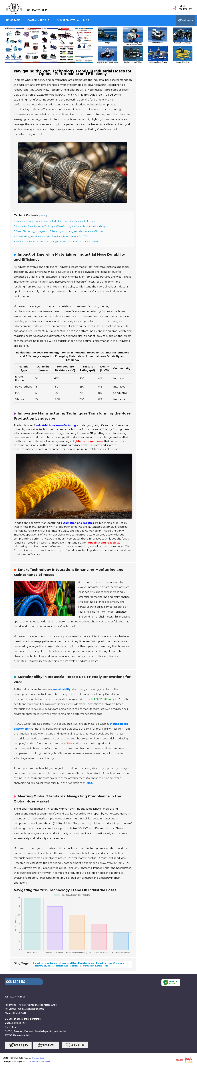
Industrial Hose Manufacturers (77, 963)
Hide (43, 215)
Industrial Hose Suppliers (46, 963)
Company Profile (38, 20)
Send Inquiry (187, 20)
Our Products (66, 20)
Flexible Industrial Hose (67, 966)
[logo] (13, 14)
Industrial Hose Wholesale (110, 963)
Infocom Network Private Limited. (37, 1061)
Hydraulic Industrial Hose (94, 966)
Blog (86, 20)
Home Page (13, 20)
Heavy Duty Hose (44, 966)
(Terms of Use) (38, 1058)
